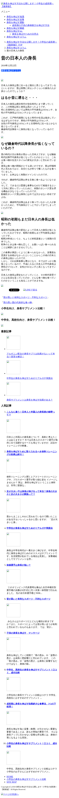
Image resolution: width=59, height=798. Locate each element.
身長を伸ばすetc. (15, 31)
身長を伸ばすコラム (16, 37)
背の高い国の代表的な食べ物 (17, 302)
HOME (10, 776)
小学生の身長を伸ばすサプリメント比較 (26, 779)
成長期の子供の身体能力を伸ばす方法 (30, 25)
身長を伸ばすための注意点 (25, 34)
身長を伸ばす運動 (15, 22)
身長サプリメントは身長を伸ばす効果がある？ (30, 400)
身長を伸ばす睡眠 (15, 28)
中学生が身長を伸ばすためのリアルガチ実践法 (30, 378)
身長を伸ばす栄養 (15, 19)
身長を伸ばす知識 (15, 16)
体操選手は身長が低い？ (19, 565)
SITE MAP (12, 782)
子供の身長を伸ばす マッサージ (23, 633)
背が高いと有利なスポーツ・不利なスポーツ (25, 297)
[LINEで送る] (30, 290)
